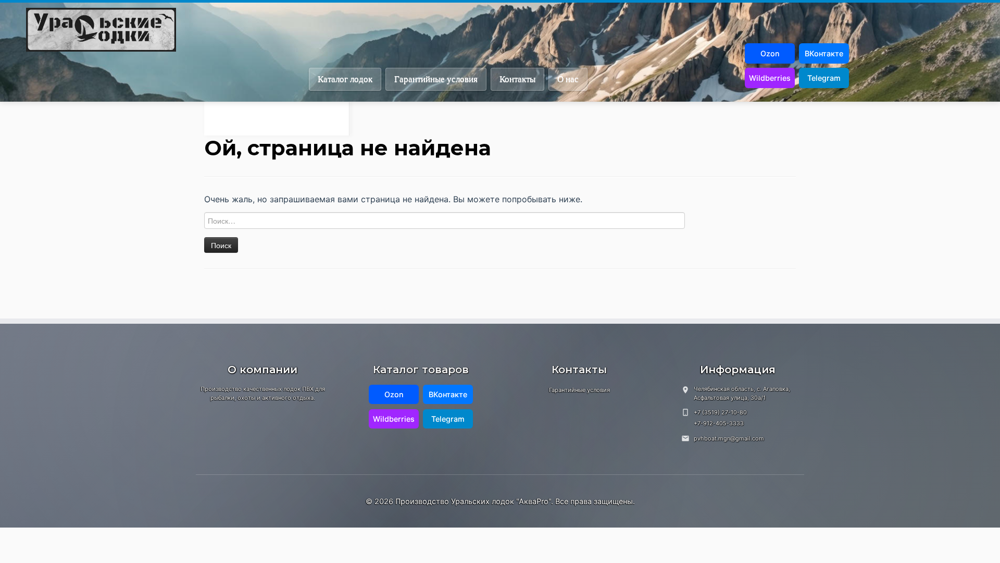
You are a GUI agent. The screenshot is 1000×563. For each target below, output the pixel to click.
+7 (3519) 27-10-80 (720, 412)
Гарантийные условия (436, 79)
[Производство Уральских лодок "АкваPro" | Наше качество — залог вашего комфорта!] (513, 30)
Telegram (824, 78)
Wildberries (770, 78)
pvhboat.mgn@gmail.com (729, 438)
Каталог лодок (345, 79)
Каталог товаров (421, 369)
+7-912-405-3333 (719, 423)
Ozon (770, 53)
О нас (568, 79)
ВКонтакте (824, 53)
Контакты (517, 79)
